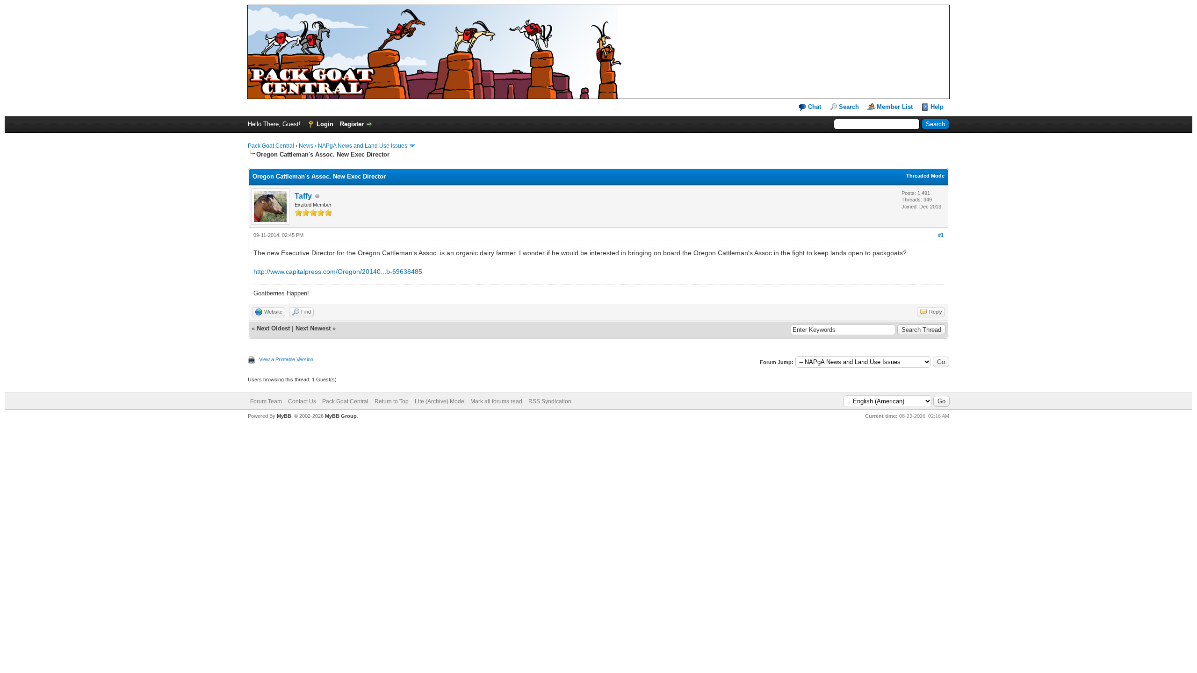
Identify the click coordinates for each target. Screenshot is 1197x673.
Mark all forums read (496, 401)
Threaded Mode (925, 176)
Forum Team (266, 401)
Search (849, 106)
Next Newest (313, 328)
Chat (813, 106)
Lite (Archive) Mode (439, 401)
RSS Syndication (549, 401)
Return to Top (392, 401)
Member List (895, 106)
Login (325, 124)
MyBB (284, 416)
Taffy (303, 196)
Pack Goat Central (271, 146)
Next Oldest (273, 328)
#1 (941, 235)
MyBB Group (341, 416)
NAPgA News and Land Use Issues (362, 146)
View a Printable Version (286, 359)
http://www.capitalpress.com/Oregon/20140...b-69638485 (337, 271)
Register (352, 124)
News (306, 146)
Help (937, 106)
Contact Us (302, 401)
